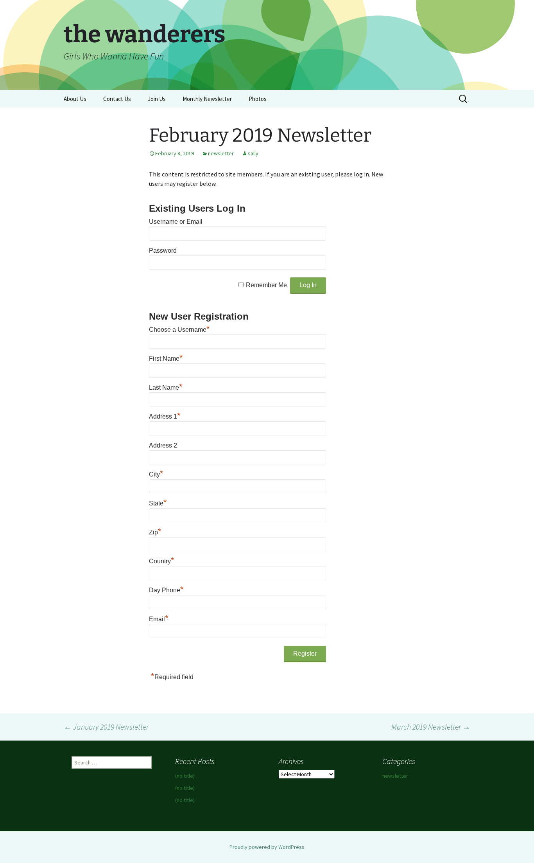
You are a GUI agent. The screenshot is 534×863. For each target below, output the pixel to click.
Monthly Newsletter (207, 98)
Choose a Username (179, 329)
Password (163, 250)
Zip (155, 532)
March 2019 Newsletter (430, 727)
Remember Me (266, 285)
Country (161, 561)
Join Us (157, 98)
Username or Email (175, 221)
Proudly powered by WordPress (267, 846)
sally (253, 153)
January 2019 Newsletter (106, 727)
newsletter (221, 153)
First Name (166, 358)
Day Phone (166, 590)
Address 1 (165, 416)
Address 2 (163, 445)
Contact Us (117, 98)
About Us (75, 98)
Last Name (166, 387)
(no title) (185, 775)
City (156, 474)
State (158, 503)
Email (158, 619)
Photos (258, 98)
